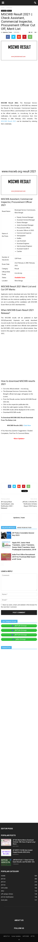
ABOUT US (6, 936)
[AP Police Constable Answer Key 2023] (6, 535)
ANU (2, 891)
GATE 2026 (26, 936)
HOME (3, 876)
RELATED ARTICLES (8, 527)
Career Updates (16, 936)
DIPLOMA (4, 888)
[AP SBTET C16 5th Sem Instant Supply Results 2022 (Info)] (6, 852)
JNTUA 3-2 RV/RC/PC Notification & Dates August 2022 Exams (29, 504)
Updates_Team (7, 32)
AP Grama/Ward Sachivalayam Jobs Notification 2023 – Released (7, 505)
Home (3, 7)
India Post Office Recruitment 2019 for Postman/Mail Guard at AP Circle (23, 556)
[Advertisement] (19, 82)
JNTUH (3, 882)
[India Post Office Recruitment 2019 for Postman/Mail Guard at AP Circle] (6, 556)
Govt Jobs (4, 10)
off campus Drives (7, 894)
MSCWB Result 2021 (8, 121)
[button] (35, 2)
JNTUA (3, 885)
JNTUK (3, 879)
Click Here (27, 425)
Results (9, 10)
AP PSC (33, 936)
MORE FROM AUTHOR (24, 527)
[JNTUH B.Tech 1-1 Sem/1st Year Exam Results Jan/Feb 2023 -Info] (6, 862)
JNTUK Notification (7, 897)
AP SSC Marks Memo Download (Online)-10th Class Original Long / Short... (24, 842)
